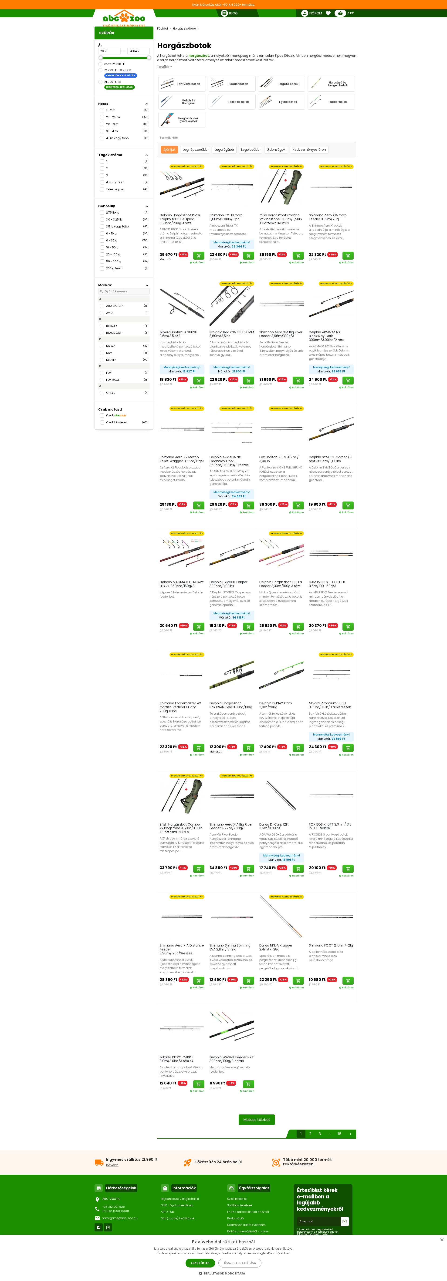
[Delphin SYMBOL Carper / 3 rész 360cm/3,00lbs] (331, 428)
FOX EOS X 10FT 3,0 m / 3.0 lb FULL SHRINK (330, 826)
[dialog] (223, 1258)
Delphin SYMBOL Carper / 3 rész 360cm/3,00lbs (330, 459)
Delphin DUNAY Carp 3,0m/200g (275, 705)
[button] (223, 1273)
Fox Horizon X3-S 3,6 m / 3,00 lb (279, 459)
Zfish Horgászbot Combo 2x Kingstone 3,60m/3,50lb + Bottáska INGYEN (280, 219)
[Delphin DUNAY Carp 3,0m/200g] (281, 674)
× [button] (442, 1240)
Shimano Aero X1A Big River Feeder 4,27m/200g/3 (231, 826)
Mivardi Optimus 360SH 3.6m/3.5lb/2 (178, 334)
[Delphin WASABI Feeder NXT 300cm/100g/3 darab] (232, 1028)
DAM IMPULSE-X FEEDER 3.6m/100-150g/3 (327, 584)
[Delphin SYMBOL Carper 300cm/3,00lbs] (232, 553)
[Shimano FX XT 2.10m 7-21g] (331, 916)
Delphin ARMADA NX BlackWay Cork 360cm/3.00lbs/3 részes (229, 461)
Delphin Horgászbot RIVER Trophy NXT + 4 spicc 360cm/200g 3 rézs (180, 219)
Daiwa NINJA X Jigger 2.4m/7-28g (275, 947)
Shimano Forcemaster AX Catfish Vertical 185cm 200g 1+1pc (180, 707)
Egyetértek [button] (200, 1263)
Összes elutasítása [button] (240, 1263)
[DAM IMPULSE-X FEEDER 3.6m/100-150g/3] (331, 553)
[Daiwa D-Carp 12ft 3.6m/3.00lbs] (281, 795)
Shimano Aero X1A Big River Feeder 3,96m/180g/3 (280, 334)
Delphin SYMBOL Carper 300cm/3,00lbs (228, 584)
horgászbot (199, 55)
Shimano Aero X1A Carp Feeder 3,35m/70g (328, 217)
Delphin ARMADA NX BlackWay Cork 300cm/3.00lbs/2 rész (326, 336)
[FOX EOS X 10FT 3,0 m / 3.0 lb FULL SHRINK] (331, 795)
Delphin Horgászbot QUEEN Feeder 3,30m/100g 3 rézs (280, 584)
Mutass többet (256, 1119)
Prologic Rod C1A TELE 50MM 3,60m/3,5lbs (232, 334)
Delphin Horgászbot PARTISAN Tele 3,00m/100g (231, 705)
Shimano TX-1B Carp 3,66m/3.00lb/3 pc (226, 217)
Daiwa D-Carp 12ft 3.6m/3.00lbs (274, 826)
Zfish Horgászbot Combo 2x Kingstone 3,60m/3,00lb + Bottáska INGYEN (181, 828)
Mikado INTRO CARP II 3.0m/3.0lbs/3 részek (176, 1059)
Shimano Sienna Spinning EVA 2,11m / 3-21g (230, 947)
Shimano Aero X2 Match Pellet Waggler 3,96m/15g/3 (182, 459)
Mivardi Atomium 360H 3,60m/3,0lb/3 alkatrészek (330, 705)
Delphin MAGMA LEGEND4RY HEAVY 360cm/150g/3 (182, 584)
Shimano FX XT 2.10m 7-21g (331, 945)
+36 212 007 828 (113, 1207)
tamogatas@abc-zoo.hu (119, 1218)
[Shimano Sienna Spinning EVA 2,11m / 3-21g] (232, 916)
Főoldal (162, 28)
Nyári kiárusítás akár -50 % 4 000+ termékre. (223, 5)
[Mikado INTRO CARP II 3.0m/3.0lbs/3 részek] (182, 1028)
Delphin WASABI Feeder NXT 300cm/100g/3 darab (232, 1059)
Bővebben (283, 1253)
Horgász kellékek (184, 28)
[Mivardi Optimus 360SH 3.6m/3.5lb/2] (182, 303)
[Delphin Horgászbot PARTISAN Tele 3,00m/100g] (232, 674)
